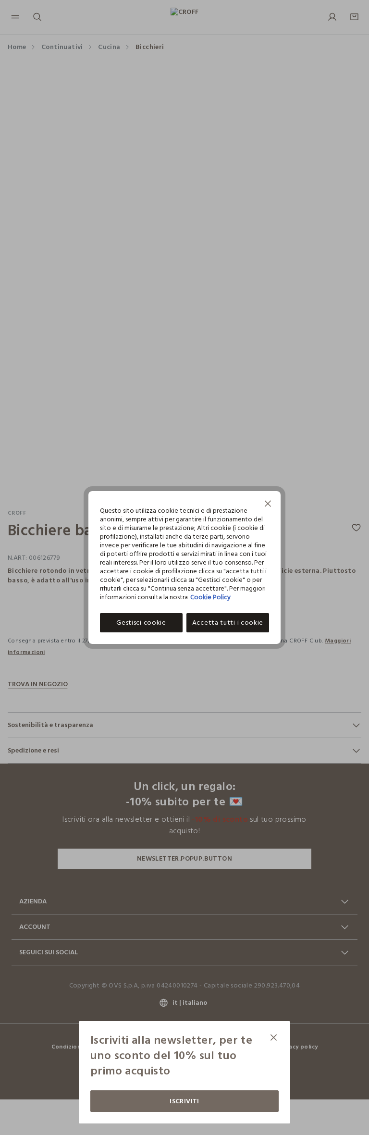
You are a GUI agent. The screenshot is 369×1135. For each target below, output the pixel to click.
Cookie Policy (210, 597)
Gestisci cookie (141, 622)
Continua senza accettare (268, 505)
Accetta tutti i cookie (227, 622)
